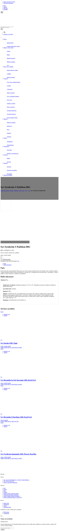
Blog (4, 491)
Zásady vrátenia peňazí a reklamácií (11, 496)
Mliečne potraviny (11, 58)
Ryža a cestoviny (11, 107)
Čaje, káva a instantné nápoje (13, 82)
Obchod (12, 190)
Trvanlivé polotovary (11, 110)
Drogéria (9, 166)
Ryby (8, 129)
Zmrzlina (9, 136)
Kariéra (5, 6)
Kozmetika (9, 173)
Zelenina (9, 133)
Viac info (16, 421)
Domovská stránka (5, 190)
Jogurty (8, 51)
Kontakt (5, 492)
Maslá (8, 54)
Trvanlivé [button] (5, 78)
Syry (8, 65)
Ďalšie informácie (7, 264)
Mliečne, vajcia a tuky (19, 190)
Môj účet (5, 8)
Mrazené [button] (5, 119)
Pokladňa (5, 9)
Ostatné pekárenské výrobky (13, 46)
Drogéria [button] (5, 163)
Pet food (9, 162)
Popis (4, 263)
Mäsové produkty (11, 77)
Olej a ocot (9, 100)
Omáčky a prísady (11, 103)
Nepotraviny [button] (6, 146)
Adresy (5, 505)
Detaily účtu (6, 503)
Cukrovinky (9, 89)
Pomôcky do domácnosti (12, 153)
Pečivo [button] (5, 39)
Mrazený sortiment (11, 122)
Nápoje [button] (5, 138)
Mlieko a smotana (11, 61)
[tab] (30, 263)
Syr (29, 190)
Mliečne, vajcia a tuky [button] (8, 47)
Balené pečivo (10, 42)
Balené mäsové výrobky (12, 70)
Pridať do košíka (6, 259)
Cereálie (9, 85)
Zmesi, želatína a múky (12, 117)
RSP (4, 5)
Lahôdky (9, 73)
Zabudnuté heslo (7, 507)
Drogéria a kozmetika (12, 170)
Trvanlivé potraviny (11, 114)
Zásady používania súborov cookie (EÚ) (12, 497)
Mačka (8, 158)
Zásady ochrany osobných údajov (11, 493)
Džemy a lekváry (11, 92)
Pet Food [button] (5, 154)
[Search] (2, 29)
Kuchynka (9, 150)
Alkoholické (10, 141)
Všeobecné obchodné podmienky (11, 494)
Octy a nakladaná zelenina (13, 96)
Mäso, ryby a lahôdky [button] (8, 66)
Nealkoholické (10, 145)
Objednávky (6, 504)
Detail (2, 311)
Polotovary (9, 126)
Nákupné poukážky (7, 175)
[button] (2, 12)
